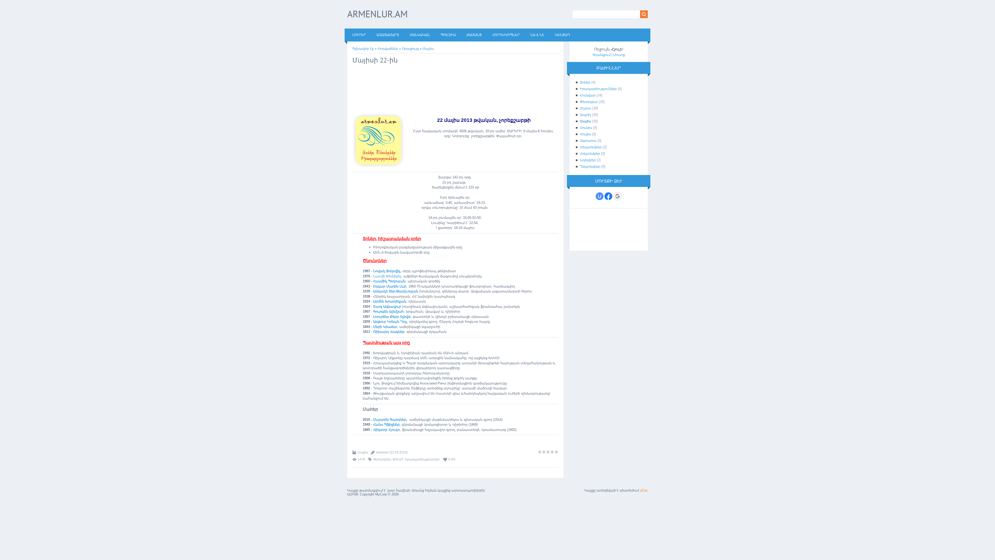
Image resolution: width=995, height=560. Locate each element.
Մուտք (619, 55)
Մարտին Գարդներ (389, 420)
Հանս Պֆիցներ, (387, 424)
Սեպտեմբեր (591, 147)
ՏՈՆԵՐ (398, 459)
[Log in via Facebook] (608, 196)
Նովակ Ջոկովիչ (386, 271)
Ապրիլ (585, 115)
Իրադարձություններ (598, 89)
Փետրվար (589, 102)
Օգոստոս (588, 141)
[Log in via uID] (599, 196)
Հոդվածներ (388, 49)
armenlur (382, 452)
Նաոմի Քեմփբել (387, 276)
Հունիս (586, 128)
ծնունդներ (382, 459)
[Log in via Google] (617, 196)
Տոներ (585, 82)
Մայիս (428, 49)
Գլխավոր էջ (363, 49)
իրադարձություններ (422, 459)
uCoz (644, 490)
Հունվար (587, 95)
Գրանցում (601, 55)
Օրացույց (410, 49)
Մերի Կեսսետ (385, 327)
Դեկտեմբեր (590, 167)
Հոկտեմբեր (590, 154)
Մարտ (585, 108)
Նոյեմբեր (588, 160)
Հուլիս (585, 134)
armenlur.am (377, 14)
